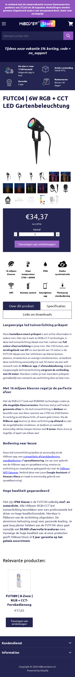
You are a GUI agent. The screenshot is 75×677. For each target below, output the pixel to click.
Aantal (37, 229)
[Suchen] (68, 36)
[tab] (21, 306)
